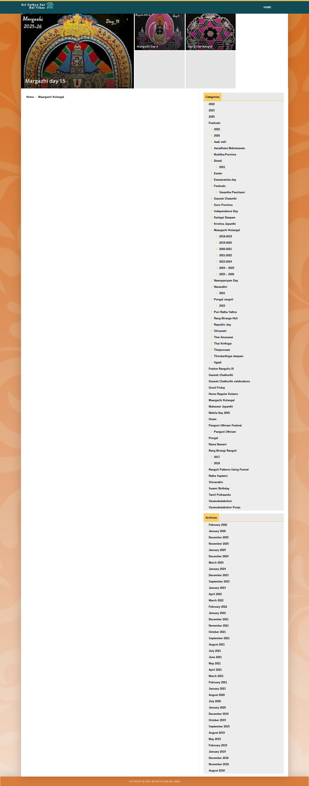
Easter (218, 173)
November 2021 (219, 625)
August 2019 (217, 732)
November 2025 (219, 543)
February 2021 (218, 682)
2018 (217, 463)
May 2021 (215, 663)
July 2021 (215, 650)
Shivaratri (220, 331)
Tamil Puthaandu (220, 494)
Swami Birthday (219, 488)
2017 (217, 457)
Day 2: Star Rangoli (200, 46)
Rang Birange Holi (226, 318)
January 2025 (217, 550)
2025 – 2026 (226, 274)
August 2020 (217, 695)
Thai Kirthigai (223, 343)
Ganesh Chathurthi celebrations (229, 381)
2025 (212, 116)
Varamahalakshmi (220, 501)
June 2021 (215, 657)
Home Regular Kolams (223, 394)
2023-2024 (225, 261)
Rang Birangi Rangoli (223, 450)
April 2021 (215, 669)
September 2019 (219, 726)
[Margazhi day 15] (77, 69)
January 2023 (217, 587)
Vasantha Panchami (232, 192)
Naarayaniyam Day (226, 280)
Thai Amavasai (223, 337)
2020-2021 (225, 249)
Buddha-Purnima (225, 154)
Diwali (218, 160)
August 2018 (217, 770)
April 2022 (215, 594)
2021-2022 (225, 255)
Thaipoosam (222, 349)
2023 (212, 110)
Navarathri (220, 286)
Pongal (213, 438)
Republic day (222, 324)
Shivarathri (216, 482)
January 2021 (217, 688)
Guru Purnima (223, 204)
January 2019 (217, 751)
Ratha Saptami (218, 475)
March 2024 (216, 562)
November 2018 (219, 764)
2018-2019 (225, 236)
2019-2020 (225, 242)
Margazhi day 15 (45, 80)
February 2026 (218, 524)
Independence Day (226, 211)
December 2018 (218, 758)
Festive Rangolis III (221, 368)
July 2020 (215, 701)
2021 (222, 167)
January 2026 (217, 531)
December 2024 (218, 556)
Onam (213, 419)
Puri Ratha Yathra (225, 312)
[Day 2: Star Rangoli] (211, 31)
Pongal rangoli (223, 299)
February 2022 (218, 606)
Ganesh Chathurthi (221, 375)
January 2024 (217, 568)
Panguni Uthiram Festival (225, 425)
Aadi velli (220, 141)
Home (267, 7)
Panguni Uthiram (225, 431)
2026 (217, 135)
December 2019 (218, 713)
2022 (212, 104)
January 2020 (217, 707)
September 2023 (219, 581)
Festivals (214, 123)
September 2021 (219, 638)
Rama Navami (218, 444)
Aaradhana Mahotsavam (229, 148)
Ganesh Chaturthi (225, 198)
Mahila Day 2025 (219, 412)
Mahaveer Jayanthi (221, 406)
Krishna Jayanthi (225, 223)
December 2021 (218, 619)
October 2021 (217, 632)
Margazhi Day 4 (147, 46)
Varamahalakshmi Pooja (224, 507)
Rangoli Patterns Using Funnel (229, 469)
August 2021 (217, 644)
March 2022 (216, 600)
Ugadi (218, 362)
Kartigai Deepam (224, 217)
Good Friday (217, 387)
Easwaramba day (225, 179)
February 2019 (218, 745)
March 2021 (216, 676)
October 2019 (217, 720)
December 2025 (218, 537)
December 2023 (218, 575)
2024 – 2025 (226, 267)
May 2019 (215, 739)
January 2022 (217, 613)
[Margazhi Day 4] (160, 31)
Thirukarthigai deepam (228, 356)
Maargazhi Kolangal (227, 230)
